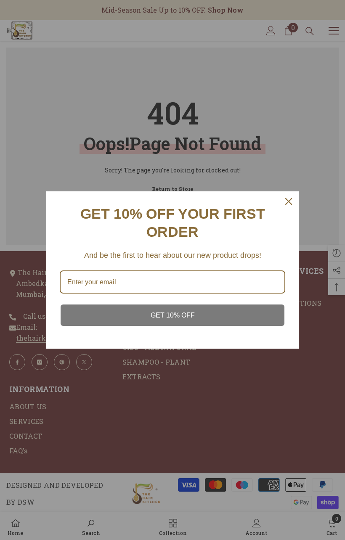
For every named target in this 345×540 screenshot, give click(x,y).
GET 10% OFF (173, 315)
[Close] (289, 201)
